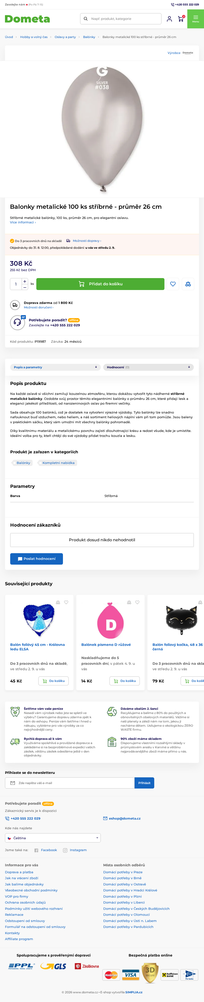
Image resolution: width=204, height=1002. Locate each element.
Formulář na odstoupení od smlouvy (35, 927)
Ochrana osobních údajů (25, 902)
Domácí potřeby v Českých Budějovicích (136, 909)
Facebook (49, 850)
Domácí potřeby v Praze (123, 872)
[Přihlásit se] (169, 19)
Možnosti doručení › (38, 307)
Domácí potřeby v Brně (122, 878)
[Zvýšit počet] (25, 281)
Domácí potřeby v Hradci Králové (130, 890)
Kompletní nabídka (59, 463)
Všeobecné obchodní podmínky (31, 890)
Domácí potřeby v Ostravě (124, 884)
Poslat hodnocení (39, 558)
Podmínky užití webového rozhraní (34, 909)
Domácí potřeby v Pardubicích (128, 927)
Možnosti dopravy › (87, 241)
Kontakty (12, 933)
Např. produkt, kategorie (111, 19)
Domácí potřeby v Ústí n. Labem (130, 921)
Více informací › (23, 222)
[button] (195, 18)
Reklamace (14, 915)
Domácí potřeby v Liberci (124, 902)
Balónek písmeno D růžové (106, 644)
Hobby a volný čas (34, 37)
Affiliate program (19, 939)
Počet (16, 284)
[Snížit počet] (25, 287)
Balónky (89, 37)
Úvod (9, 37)
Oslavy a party (65, 37)
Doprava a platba (19, 872)
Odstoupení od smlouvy (25, 921)
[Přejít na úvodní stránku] (27, 19)
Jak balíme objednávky (24, 884)
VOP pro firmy (16, 896)
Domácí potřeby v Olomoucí (126, 915)
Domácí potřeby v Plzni (122, 896)
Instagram (78, 850)
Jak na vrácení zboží (21, 878)
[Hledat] (85, 18)
